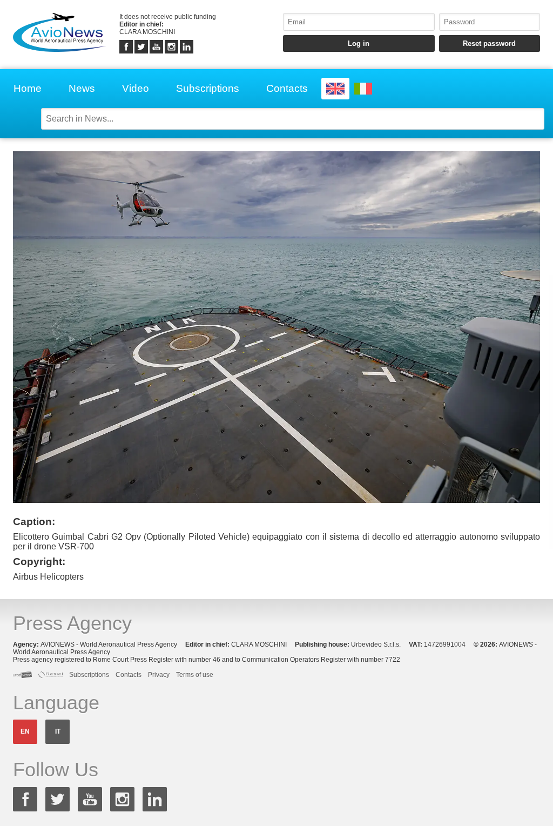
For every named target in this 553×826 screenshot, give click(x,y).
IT (57, 731)
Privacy (159, 675)
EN (25, 731)
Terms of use (194, 675)
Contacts (287, 88)
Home (28, 88)
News (82, 88)
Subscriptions (207, 88)
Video (135, 88)
